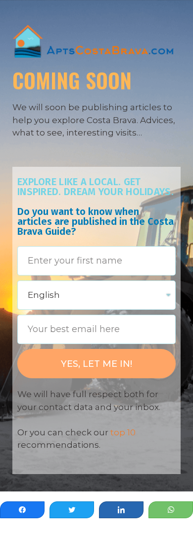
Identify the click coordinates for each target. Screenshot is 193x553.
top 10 (123, 432)
